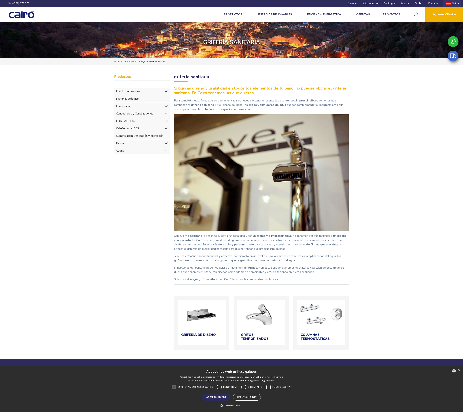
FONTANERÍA (125, 121)
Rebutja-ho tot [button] (247, 397)
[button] (231, 405)
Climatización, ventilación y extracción (139, 136)
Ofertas (363, 14)
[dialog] (231, 389)
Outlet (418, 3)
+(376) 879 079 (20, 3)
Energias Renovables (275, 14)
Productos (233, 14)
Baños (120, 143)
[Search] (416, 14)
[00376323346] (453, 41)
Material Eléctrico (127, 99)
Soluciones (369, 3)
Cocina (120, 151)
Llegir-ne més (267, 380)
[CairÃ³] (18, 14)
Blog (404, 3)
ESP (454, 3)
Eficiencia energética (324, 14)
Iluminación (123, 106)
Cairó (351, 3)
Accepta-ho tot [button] (216, 397)
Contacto (433, 3)
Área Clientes (446, 14)
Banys (142, 61)
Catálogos (389, 3)
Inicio (119, 61)
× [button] (459, 370)
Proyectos (391, 14)
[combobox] (454, 371)
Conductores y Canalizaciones (134, 114)
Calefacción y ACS (127, 128)
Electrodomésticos (128, 91)
